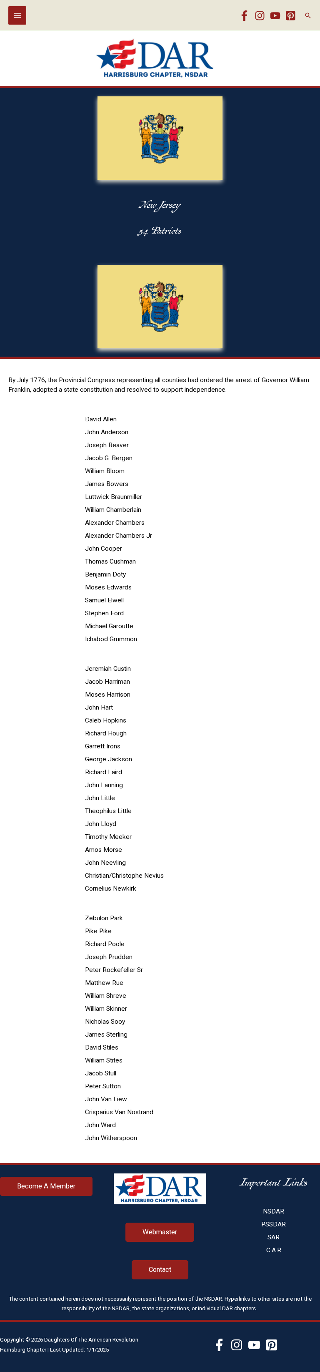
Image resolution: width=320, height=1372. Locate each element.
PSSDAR (273, 1224)
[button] (308, 15)
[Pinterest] (290, 15)
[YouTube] (275, 15)
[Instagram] (260, 15)
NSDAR (273, 1211)
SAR (274, 1237)
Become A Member (46, 1186)
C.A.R (273, 1250)
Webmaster (159, 1232)
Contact (160, 1270)
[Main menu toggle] (17, 15)
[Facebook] (244, 15)
